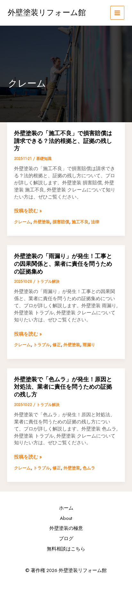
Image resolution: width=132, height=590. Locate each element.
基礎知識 (44, 158)
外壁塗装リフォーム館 (47, 12)
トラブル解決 (48, 281)
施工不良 (80, 222)
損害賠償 (61, 222)
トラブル (41, 345)
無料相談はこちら (66, 548)
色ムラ (89, 468)
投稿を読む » (28, 210)
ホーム (66, 507)
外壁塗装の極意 (66, 528)
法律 (95, 222)
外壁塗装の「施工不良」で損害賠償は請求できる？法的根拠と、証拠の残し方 (63, 141)
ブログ (66, 538)
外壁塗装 (41, 222)
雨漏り (89, 345)
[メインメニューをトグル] (117, 13)
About (66, 518)
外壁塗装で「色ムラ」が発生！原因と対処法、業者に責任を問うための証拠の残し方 (63, 387)
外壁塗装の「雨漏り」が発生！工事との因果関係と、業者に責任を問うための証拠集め (63, 263)
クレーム (22, 222)
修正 (57, 345)
